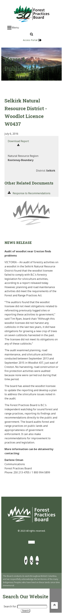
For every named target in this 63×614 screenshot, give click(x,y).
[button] (18, 143)
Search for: (10, 606)
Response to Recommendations (31, 193)
